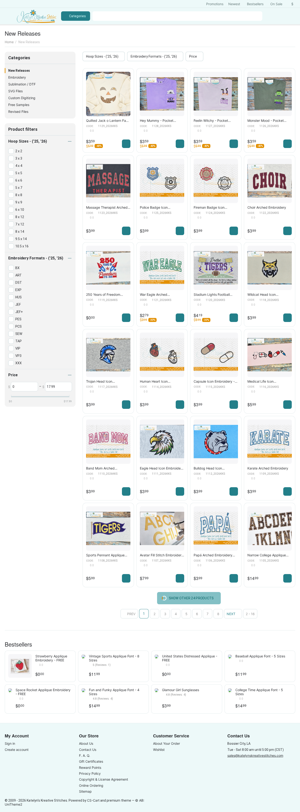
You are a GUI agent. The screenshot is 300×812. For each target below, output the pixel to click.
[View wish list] (269, 16)
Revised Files (18, 112)
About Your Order (166, 743)
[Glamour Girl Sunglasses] (156, 690)
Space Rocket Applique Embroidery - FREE (43, 692)
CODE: (90, 126)
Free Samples (18, 105)
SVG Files (15, 91)
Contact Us (87, 750)
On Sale (276, 4)
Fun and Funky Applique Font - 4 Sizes (114, 692)
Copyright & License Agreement (103, 779)
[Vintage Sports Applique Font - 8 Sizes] (83, 656)
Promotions (214, 4)
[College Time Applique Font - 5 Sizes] (230, 690)
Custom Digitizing (21, 98)
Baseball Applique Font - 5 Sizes (260, 656)
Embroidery (17, 77)
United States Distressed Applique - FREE (189, 658)
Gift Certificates (91, 761)
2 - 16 (250, 614)
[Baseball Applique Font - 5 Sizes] (230, 656)
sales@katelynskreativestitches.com (255, 755)
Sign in (10, 743)
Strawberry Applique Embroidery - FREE (51, 658)
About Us (86, 743)
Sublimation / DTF (22, 84)
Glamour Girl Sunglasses (180, 690)
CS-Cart (93, 800)
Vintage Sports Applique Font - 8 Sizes (114, 658)
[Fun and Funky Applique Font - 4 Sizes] (83, 690)
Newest (234, 4)
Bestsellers (255, 4)
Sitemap (85, 791)
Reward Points (90, 767)
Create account (17, 750)
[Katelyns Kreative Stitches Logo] (36, 16)
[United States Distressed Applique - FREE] (156, 656)
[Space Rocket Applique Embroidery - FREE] (10, 690)
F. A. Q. (84, 755)
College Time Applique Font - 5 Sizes (259, 692)
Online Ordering (91, 785)
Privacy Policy (90, 773)
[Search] (257, 16)
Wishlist (159, 750)
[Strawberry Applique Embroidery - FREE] (20, 666)
